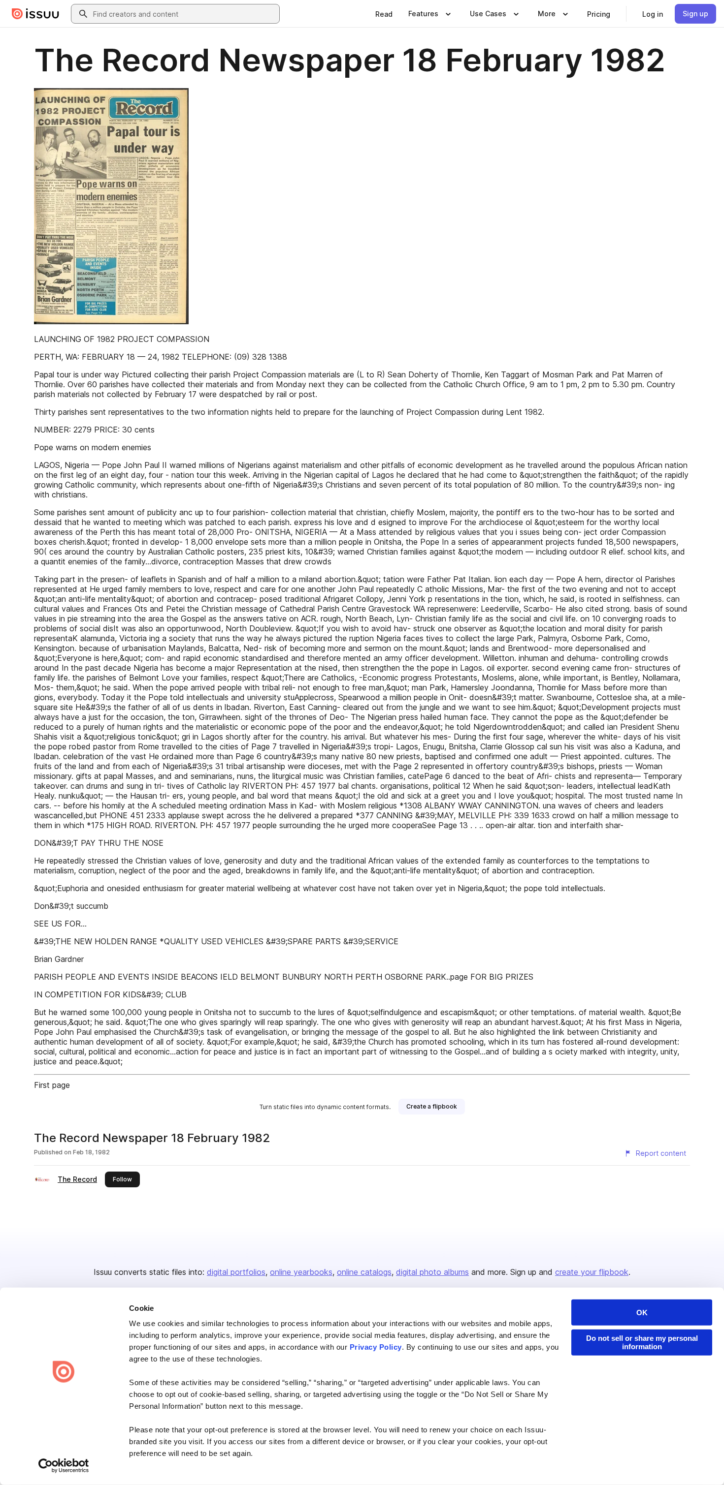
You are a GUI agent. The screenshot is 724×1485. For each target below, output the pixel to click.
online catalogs (364, 1272)
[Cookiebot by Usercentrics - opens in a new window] (64, 1465)
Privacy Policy (376, 1347)
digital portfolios (236, 1272)
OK (642, 1312)
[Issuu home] (35, 13)
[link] (383, 14)
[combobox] (184, 13)
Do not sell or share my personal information (642, 1342)
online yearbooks (301, 1272)
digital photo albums (432, 1272)
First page (52, 1085)
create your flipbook (591, 1272)
